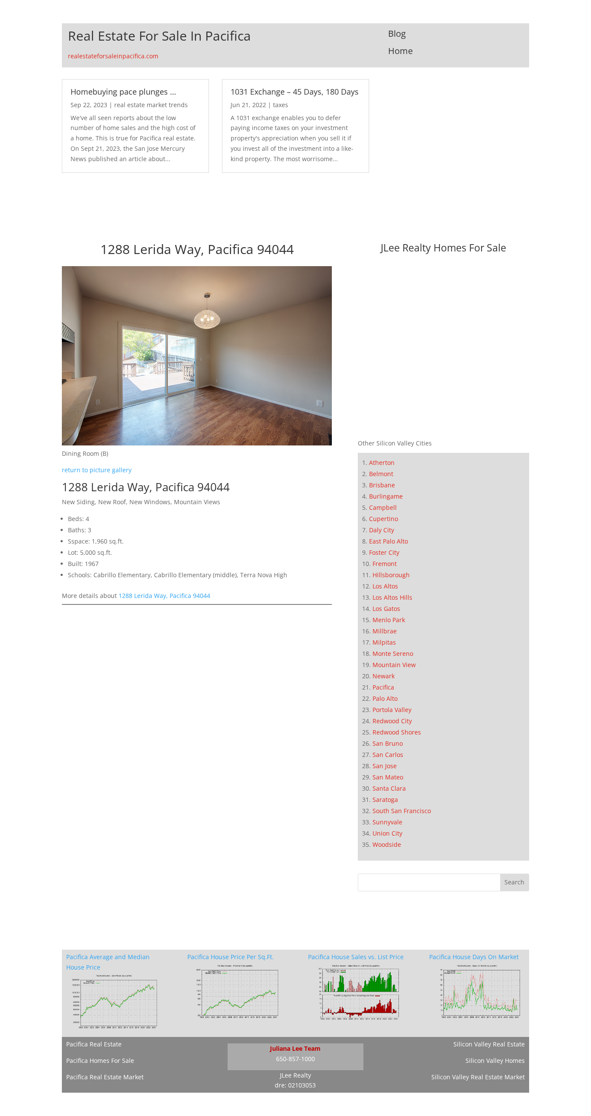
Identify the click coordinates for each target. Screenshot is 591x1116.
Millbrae (385, 631)
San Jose (385, 766)
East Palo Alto (388, 541)
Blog (397, 33)
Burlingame (386, 496)
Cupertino (383, 519)
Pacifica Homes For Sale (100, 1060)
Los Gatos (386, 608)
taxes (280, 105)
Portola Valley (392, 710)
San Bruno (388, 743)
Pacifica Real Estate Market (105, 1077)
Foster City (384, 552)
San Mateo (388, 777)
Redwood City (392, 721)
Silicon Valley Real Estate (489, 1044)
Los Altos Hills (392, 597)
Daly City (381, 530)
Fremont (385, 564)
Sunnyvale (387, 822)
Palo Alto (385, 698)
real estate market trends (151, 105)
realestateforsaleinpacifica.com (113, 56)
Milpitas (384, 642)
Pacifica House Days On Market (474, 957)
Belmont (381, 474)
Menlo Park (389, 620)
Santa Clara (389, 788)
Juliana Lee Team (295, 1048)
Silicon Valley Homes (495, 1060)
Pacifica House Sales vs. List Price (356, 957)
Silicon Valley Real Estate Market (478, 1077)
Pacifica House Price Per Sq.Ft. (230, 957)
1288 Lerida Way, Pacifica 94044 (164, 595)
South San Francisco (402, 811)
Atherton (382, 462)
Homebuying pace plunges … (123, 91)
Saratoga (385, 799)
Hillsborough (391, 575)
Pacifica (383, 687)
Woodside (387, 844)
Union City (387, 833)
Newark (384, 676)
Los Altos (385, 586)
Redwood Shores (397, 732)
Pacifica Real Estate (94, 1044)
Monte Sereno (393, 653)
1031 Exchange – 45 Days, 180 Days (295, 91)
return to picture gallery (97, 470)
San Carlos (388, 754)
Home (400, 51)
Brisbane (382, 485)
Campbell (383, 507)
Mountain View (394, 665)
